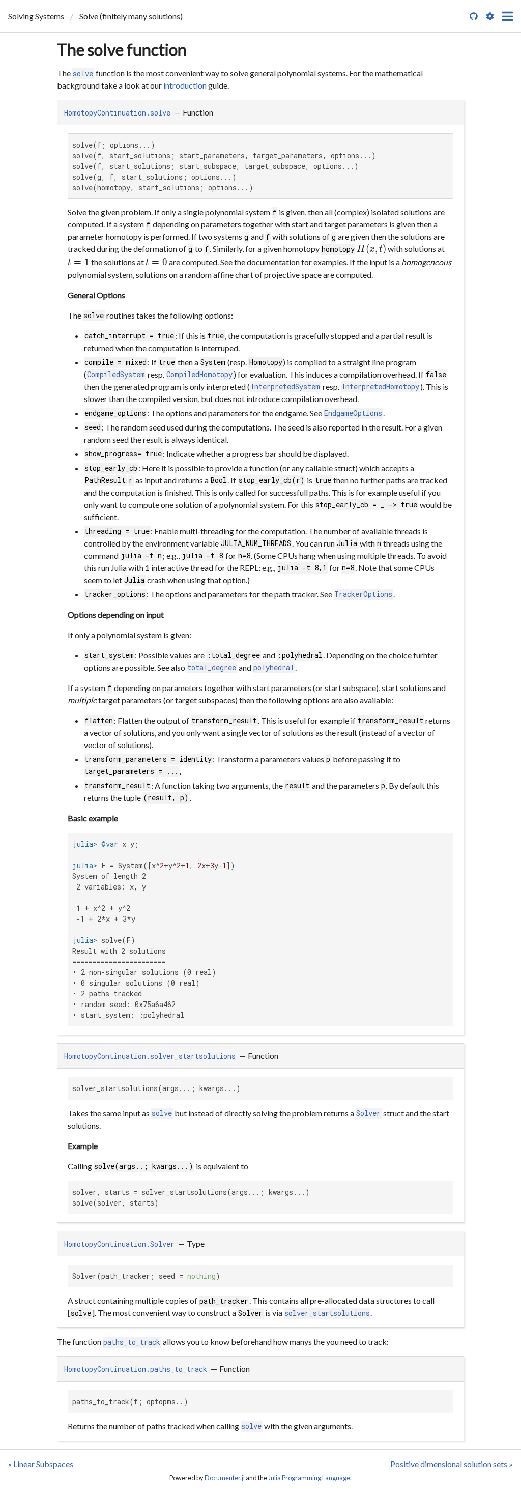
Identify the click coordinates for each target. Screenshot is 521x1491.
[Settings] (490, 16)
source (444, 1024)
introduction (185, 85)
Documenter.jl (225, 1478)
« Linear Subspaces (40, 1464)
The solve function (122, 50)
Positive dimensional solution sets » (451, 1464)
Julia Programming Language (309, 1478)
